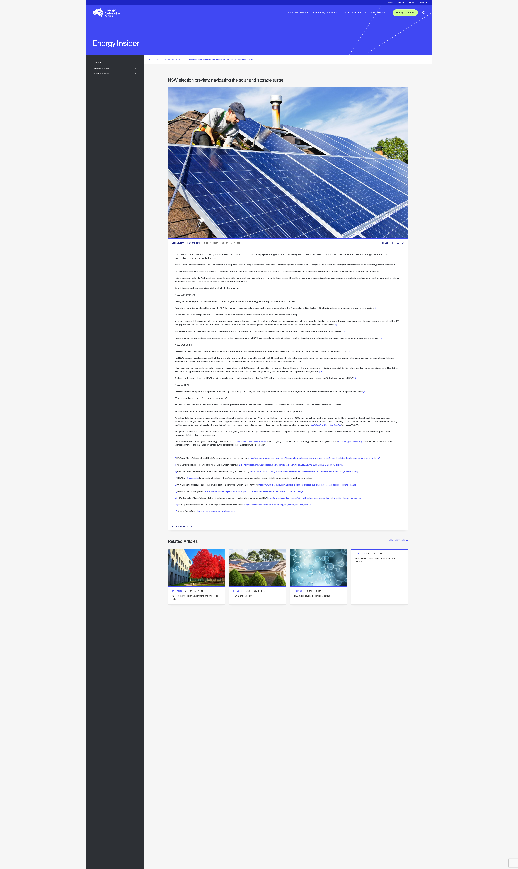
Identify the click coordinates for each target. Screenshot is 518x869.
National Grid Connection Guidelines (250, 441)
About (390, 3)
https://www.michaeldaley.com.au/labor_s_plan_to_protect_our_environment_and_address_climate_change (307, 485)
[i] (375, 308)
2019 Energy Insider (231, 243)
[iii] (344, 331)
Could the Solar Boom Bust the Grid (326, 425)
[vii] (320, 371)
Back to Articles (183, 526)
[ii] (336, 325)
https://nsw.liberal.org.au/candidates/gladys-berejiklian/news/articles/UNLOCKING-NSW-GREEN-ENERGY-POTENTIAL (290, 465)
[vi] (227, 361)
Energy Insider (101, 74)
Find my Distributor (405, 13)
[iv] (381, 338)
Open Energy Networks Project (351, 441)
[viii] (354, 378)
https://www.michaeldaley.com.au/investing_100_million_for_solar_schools (277, 505)
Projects (400, 3)
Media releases (101, 69)
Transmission (193, 478)
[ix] (364, 391)
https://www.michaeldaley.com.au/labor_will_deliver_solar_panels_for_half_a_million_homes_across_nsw (314, 498)
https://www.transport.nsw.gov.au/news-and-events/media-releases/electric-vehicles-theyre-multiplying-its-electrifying (304, 471)
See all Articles (397, 540)
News (159, 59)
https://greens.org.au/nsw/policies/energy (216, 511)
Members (423, 3)
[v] (350, 351)
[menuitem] (298, 13)
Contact (411, 3)
